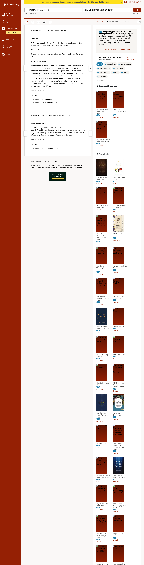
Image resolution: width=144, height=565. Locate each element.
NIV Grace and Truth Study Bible (102, 327)
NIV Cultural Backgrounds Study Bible (103, 298)
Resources (101, 21)
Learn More (125, 49)
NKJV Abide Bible (102, 443)
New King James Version (41, 161)
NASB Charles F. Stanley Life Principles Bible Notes (102, 237)
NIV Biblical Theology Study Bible (101, 268)
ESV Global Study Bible (119, 178)
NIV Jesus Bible (118, 326)
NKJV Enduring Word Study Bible (119, 476)
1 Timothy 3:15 (39, 148)
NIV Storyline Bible (119, 355)
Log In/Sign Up (134, 2)
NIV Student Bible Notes (102, 384)
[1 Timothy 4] (90, 133)
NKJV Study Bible (119, 564)
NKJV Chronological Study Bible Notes (103, 141)
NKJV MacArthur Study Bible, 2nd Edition (102, 111)
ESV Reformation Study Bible (102, 207)
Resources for (109, 58)
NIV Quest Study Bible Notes (102, 356)
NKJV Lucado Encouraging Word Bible (119, 111)
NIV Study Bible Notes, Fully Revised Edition (118, 385)
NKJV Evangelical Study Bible (102, 505)
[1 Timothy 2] (90, 68)
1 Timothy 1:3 (38, 99)
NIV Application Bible (118, 235)
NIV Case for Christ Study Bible (120, 267)
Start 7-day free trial (108, 49)
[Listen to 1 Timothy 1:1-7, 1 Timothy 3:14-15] (50, 22)
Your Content (125, 21)
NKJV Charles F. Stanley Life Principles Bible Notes (118, 446)
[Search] (137, 10)
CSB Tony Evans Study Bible (101, 178)
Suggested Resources (108, 86)
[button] (132, 2)
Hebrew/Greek (113, 21)
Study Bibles (104, 154)
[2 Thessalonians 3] (25, 68)
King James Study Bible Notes (119, 207)
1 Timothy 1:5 (38, 102)
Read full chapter (37, 90)
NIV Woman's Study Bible (117, 414)
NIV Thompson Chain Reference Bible (102, 415)
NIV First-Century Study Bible (119, 297)
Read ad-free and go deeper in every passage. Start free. (73, 2)
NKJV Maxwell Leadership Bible (119, 535)
